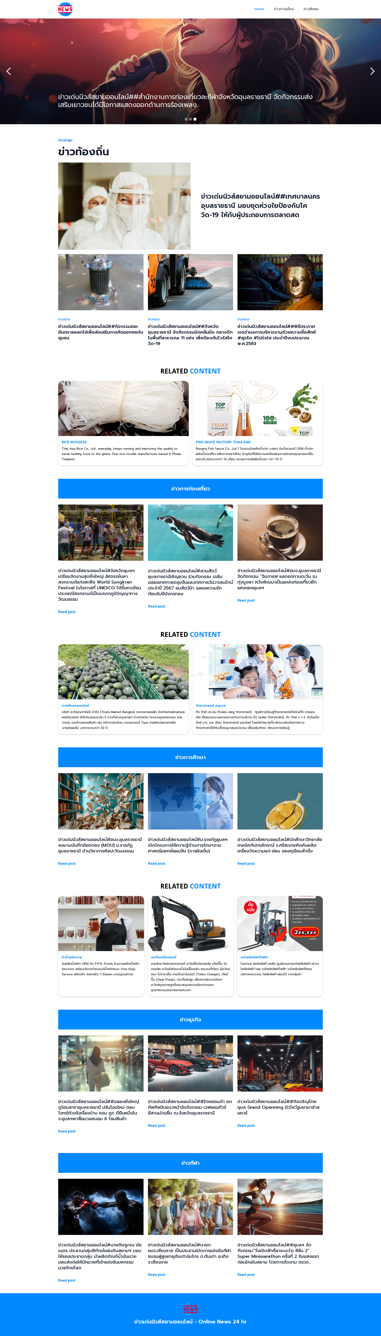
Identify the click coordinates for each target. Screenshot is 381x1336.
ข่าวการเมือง (284, 9)
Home (259, 9)
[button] (9, 71)
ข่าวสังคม (311, 9)
